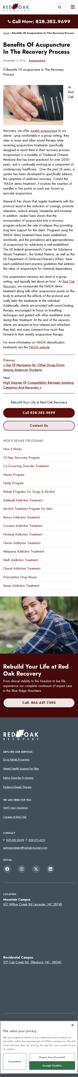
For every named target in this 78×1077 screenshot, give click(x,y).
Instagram (22, 869)
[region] (39, 1047)
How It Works (12, 449)
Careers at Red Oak (14, 817)
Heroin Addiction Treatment (21, 543)
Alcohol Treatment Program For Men (27, 508)
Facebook (7, 869)
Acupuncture (37, 61)
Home (6, 33)
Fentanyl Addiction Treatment (22, 534)
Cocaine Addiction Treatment (22, 525)
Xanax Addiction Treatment (21, 585)
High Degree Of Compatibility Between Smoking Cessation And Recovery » (38, 385)
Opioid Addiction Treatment (21, 568)
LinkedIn (50, 869)
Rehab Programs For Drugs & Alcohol (29, 491)
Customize (14, 1061)
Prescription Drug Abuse (20, 577)
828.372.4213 (37, 840)
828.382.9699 (15, 840)
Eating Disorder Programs (18, 778)
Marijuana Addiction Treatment (23, 551)
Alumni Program (13, 474)
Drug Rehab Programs (16, 760)
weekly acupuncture (43, 130)
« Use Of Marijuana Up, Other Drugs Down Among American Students (34, 367)
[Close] (72, 1025)
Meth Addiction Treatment (20, 560)
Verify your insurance (15, 808)
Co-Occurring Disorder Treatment (26, 466)
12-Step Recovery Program (21, 457)
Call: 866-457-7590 (39, 702)
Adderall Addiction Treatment (23, 500)
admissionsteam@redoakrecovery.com (25, 848)
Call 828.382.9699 (39, 412)
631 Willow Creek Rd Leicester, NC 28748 (32, 904)
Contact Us (39, 425)
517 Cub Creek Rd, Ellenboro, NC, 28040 (32, 962)
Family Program (13, 483)
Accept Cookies (52, 1065)
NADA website (39, 347)
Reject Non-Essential (52, 1057)
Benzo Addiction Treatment (21, 517)
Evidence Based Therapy (17, 787)
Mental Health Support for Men (21, 769)
